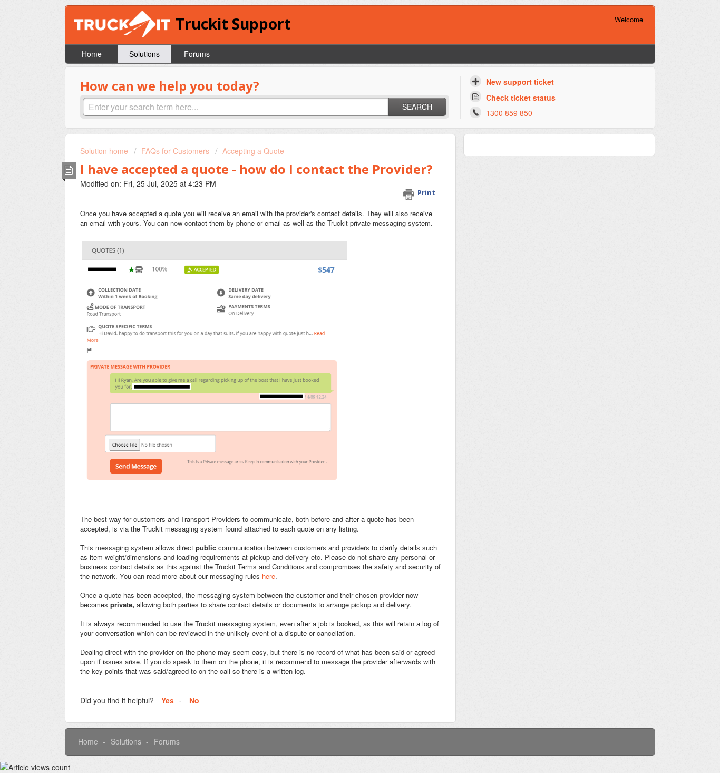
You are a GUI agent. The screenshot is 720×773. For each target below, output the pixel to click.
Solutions (144, 54)
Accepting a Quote (253, 151)
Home (92, 54)
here (268, 576)
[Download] (340, 251)
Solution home (105, 151)
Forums (197, 54)
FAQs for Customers (175, 151)
